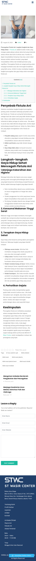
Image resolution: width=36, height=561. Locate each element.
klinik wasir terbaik (25, 361)
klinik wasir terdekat (8, 365)
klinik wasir (5, 357)
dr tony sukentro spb (12, 353)
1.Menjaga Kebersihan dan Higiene (15, 90)
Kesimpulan (6, 100)
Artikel (19, 42)
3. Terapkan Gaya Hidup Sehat (14, 95)
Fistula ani (13, 50)
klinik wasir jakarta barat (9, 361)
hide (21, 79)
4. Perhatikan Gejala (11, 98)
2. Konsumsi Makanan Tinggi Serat (15, 93)
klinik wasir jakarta (17, 357)
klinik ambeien (25, 353)
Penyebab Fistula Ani (8, 83)
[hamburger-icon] (32, 2)
